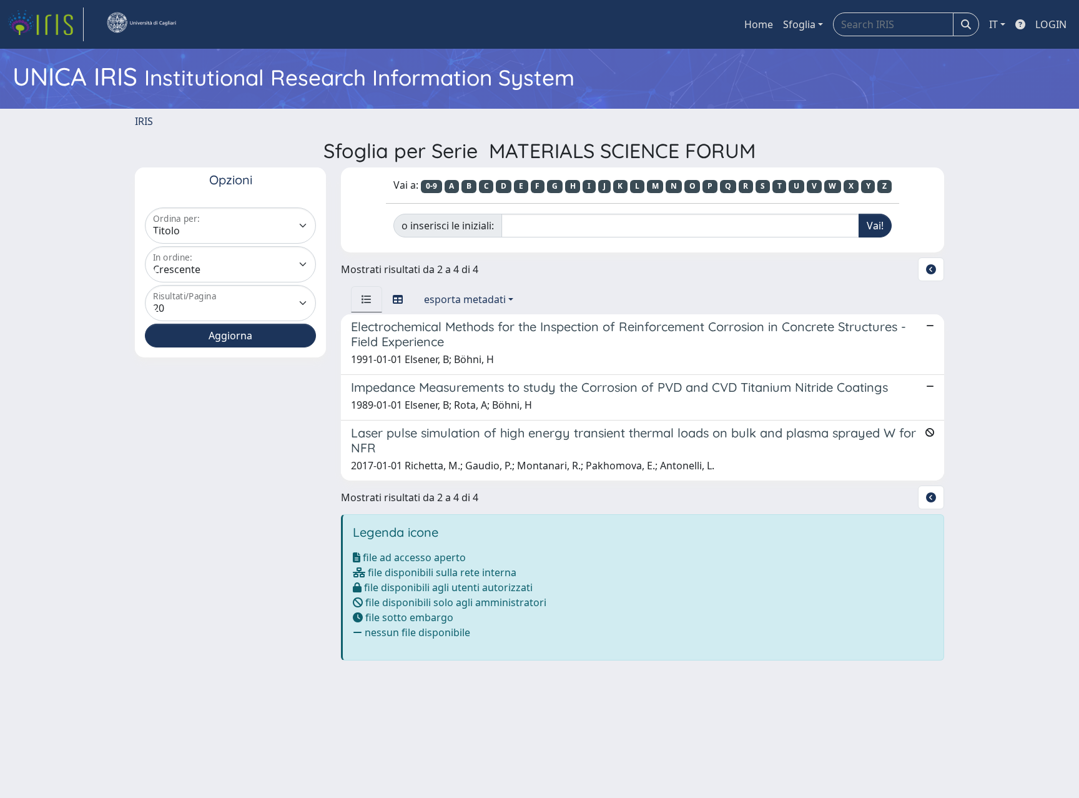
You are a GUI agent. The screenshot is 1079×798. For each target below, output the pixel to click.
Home (758, 24)
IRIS (144, 121)
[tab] (366, 299)
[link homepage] (45, 24)
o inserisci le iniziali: (448, 225)
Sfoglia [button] (799, 24)
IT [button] (993, 24)
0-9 (431, 186)
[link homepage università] (141, 24)
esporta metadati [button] (465, 299)
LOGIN (1051, 24)
